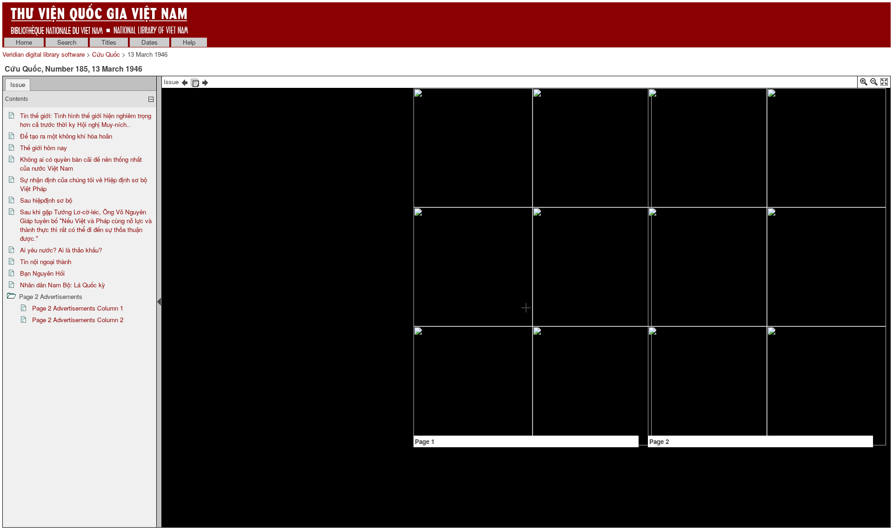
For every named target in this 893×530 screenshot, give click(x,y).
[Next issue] (205, 81)
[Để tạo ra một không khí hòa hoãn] (496, 250)
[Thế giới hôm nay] (438, 293)
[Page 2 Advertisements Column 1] (689, 407)
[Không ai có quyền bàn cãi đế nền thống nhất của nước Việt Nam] (453, 347)
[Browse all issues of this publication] (195, 81)
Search (66, 42)
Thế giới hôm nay (43, 147)
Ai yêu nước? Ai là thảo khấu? (61, 249)
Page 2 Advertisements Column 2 (77, 319)
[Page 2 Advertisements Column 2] (834, 404)
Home (24, 42)
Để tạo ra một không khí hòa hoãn (66, 136)
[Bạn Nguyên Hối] (732, 383)
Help (189, 42)
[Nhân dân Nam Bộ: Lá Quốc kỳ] (831, 118)
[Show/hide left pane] (159, 301)
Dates (149, 42)
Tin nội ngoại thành (45, 261)
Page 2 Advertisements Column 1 (77, 308)
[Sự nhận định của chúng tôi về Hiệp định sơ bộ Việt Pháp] (585, 171)
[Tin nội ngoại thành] (706, 113)
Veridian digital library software (43, 54)
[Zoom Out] (874, 83)
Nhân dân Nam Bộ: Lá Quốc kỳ (62, 284)
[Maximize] (884, 83)
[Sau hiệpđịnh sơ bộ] (600, 225)
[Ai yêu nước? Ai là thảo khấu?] (600, 377)
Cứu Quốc (106, 54)
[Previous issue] (184, 81)
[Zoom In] (864, 83)
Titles (108, 42)
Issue (17, 84)
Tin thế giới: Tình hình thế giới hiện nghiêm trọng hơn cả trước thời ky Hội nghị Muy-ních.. (85, 120)
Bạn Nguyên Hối (42, 273)
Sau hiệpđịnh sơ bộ (46, 200)
